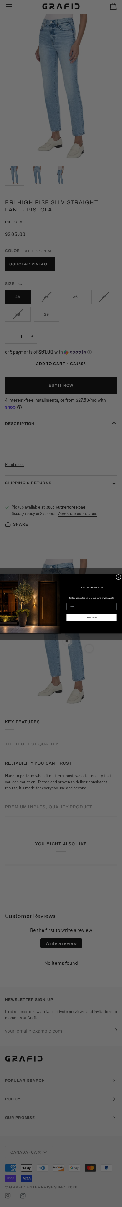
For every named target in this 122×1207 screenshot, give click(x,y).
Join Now (91, 617)
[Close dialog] (118, 577)
